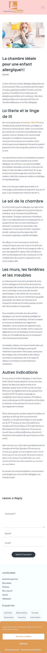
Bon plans (6, 583)
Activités (8, 613)
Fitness (5, 587)
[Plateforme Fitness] (14, 7)
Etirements (9, 617)
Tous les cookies (23, 636)
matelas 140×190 (31, 123)
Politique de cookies (12, 649)
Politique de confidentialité (31, 649)
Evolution (22, 617)
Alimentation (21, 613)
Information (35, 617)
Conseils (35, 613)
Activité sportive (10, 579)
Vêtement (6, 599)
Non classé (7, 591)
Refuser (24, 643)
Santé (5, 74)
